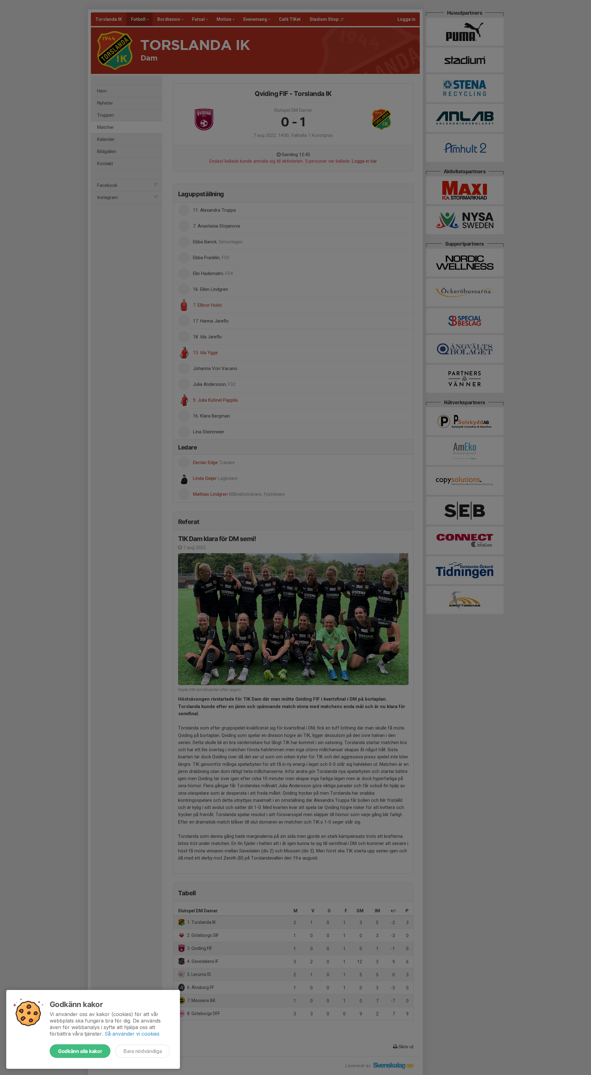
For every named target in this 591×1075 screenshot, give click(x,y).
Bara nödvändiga (142, 1051)
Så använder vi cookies (132, 1034)
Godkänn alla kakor (80, 1051)
